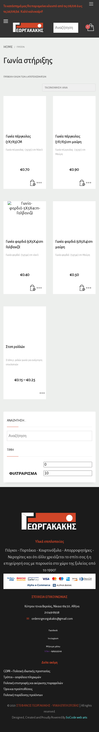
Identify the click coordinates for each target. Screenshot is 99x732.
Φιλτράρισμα (23, 473)
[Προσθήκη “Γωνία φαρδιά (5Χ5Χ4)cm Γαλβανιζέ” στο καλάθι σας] (33, 288)
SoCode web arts (76, 717)
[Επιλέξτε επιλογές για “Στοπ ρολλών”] (42, 393)
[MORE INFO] (39, 183)
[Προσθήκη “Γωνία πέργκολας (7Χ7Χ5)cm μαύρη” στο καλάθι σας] (82, 183)
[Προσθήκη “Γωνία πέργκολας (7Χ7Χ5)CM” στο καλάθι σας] (33, 183)
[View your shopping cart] (90, 27)
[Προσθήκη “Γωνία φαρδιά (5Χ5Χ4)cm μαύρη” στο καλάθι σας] (82, 288)
